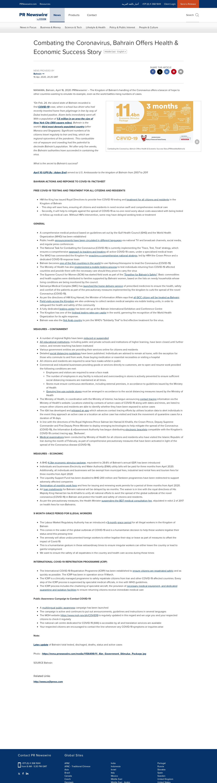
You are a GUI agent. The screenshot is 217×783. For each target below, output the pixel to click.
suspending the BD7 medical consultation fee (127, 500)
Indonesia (115, 766)
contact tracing (148, 399)
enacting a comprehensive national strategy (113, 255)
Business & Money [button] (50, 27)
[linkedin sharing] (167, 72)
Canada (68, 775)
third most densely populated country (63, 126)
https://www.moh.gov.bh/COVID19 (79, 615)
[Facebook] (23, 773)
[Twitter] (19, 773)
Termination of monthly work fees (58, 485)
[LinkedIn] (27, 773)
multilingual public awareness (58, 607)
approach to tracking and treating (87, 251)
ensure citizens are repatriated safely (153, 570)
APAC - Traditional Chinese (77, 766)
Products (73, 15)
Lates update (41, 644)
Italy (113, 772)
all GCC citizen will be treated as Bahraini (156, 297)
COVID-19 (44, 107)
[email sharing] (180, 72)
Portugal (161, 763)
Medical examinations (52, 437)
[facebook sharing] (153, 72)
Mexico (114, 775)
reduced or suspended (96, 338)
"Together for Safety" (140, 274)
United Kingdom (165, 779)
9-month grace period (119, 522)
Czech (67, 779)
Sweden (161, 775)
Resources (45, 4)
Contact (92, 15)
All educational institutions (54, 342)
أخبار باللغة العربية (130, 4)
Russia (160, 766)
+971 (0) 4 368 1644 (31, 763)
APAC (67, 763)
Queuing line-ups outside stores (64, 391)
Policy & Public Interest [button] (122, 27)
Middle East (116, 779)
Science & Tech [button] (73, 27)
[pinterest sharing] (173, 72)
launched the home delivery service (103, 286)
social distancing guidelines (65, 353)
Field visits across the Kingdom (57, 301)
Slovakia (161, 769)
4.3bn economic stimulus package (67, 462)
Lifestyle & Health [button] (95, 27)
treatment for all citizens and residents (148, 199)
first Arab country (72, 320)
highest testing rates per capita (89, 312)
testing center (67, 308)
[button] (153, 122)
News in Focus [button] (28, 27)
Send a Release (188, 4)
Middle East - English (115, 51)
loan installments (53, 489)
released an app (80, 410)
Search (190, 15)
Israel (113, 769)
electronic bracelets (136, 429)
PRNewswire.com (28, 4)
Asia (66, 769)
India (113, 763)
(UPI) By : (50, 172)
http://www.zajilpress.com (48, 681)
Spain (160, 772)
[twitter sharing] (160, 72)
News (57, 15)
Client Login (170, 4)
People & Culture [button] (148, 27)
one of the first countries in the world (80, 263)
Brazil (67, 772)
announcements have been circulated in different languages (88, 240)
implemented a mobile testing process (96, 267)
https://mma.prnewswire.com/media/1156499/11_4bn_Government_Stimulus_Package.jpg (94, 654)
